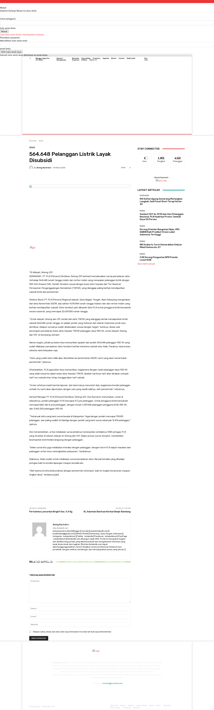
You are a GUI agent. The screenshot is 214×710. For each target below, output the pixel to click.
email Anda (5, 48)
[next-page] (31, 570)
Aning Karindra (44, 168)
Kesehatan (45, 555)
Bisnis (79, 552)
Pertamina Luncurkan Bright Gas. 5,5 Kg (50, 511)
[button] (181, 130)
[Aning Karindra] (31, 167)
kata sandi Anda (7, 28)
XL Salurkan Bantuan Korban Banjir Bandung (107, 511)
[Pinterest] (111, 690)
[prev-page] (30, 570)
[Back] (1, 4)
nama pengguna (8, 18)
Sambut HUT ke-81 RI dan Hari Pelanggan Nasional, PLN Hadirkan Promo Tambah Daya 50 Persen (79, 560)
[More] (108, 178)
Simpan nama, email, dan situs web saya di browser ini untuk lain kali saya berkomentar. (72, 632)
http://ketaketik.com (60, 528)
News (41, 141)
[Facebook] (169, 59)
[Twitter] (176, 59)
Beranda (32, 141)
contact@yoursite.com (112, 683)
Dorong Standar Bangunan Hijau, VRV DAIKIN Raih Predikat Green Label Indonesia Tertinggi (114, 560)
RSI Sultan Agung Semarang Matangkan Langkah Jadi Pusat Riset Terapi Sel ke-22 (46, 561)
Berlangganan (178, 156)
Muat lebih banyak (146, 263)
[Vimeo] (179, 59)
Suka (145, 156)
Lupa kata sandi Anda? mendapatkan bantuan (22, 34)
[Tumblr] (118, 690)
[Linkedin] (103, 690)
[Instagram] (172, 59)
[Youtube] (183, 59)
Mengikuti (161, 156)
